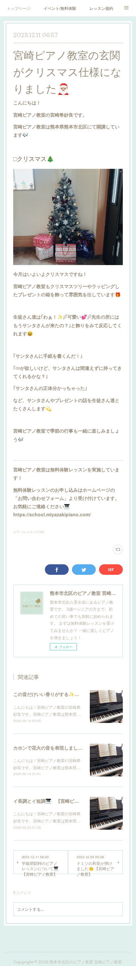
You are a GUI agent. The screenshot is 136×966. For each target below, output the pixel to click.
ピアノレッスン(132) (28, 531)
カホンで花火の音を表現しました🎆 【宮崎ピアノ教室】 (73, 747)
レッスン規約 (101, 8)
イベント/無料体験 (60, 8)
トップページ (18, 8)
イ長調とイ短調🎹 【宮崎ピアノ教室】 (55, 801)
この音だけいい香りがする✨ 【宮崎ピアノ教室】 (66, 694)
